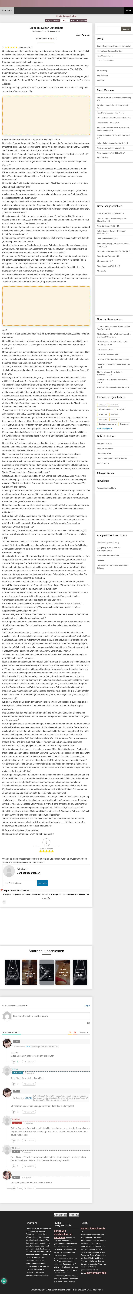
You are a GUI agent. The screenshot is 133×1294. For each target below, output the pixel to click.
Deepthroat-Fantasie (106, 256)
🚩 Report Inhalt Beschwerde (14, 890)
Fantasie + (7, 10)
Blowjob (120, 410)
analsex (102, 405)
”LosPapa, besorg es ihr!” (108, 113)
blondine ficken (106, 410)
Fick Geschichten (105, 56)
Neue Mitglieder (104, 453)
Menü (128, 10)
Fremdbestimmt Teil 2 (106, 266)
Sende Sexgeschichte (66, 16)
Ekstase (100, 560)
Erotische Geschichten (75, 894)
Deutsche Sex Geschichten (37, 894)
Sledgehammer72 (104, 334)
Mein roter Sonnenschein (108, 555)
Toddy (100, 387)
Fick (65, 20)
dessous (114, 419)
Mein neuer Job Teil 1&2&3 (109, 153)
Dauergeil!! (114, 354)
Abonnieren (42, 883)
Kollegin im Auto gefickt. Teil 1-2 (111, 251)
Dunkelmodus (60, 1215)
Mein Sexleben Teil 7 (106, 226)
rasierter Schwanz (105, 364)
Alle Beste (101, 271)
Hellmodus (74, 1215)
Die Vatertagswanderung (108, 543)
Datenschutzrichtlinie (96, 1272)
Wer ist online (103, 463)
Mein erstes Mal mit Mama (108, 148)
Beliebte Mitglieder (105, 448)
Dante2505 (101, 354)
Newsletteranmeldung (106, 488)
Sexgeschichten (52, 20)
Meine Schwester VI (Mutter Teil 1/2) (113, 135)
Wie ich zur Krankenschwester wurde (113, 97)
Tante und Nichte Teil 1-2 (118, 359)
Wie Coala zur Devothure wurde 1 (111, 118)
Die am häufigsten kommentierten (112, 458)
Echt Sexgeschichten (57, 894)
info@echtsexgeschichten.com (37, 1275)
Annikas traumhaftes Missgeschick (112, 105)
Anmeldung (102, 71)
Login (87, 1006)
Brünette (114, 414)
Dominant (124, 424)
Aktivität (100, 80)
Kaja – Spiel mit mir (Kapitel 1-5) (111, 143)
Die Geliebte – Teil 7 (106, 123)
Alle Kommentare (104, 443)
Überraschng (102, 261)
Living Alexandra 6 (105, 239)
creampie (103, 419)
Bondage (103, 414)
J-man (27, 1047)
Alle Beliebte (102, 158)
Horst (111, 349)
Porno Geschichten (79, 20)
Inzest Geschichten (105, 61)
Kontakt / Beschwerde (93, 1228)
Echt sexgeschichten (28, 873)
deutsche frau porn (107, 424)
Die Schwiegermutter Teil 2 (117, 387)
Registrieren (102, 75)
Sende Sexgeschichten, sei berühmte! (114, 46)
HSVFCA (28, 1098)
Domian (100, 359)
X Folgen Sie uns (105, 473)
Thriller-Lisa (102, 372)
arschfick (114, 405)
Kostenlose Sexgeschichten (109, 51)
